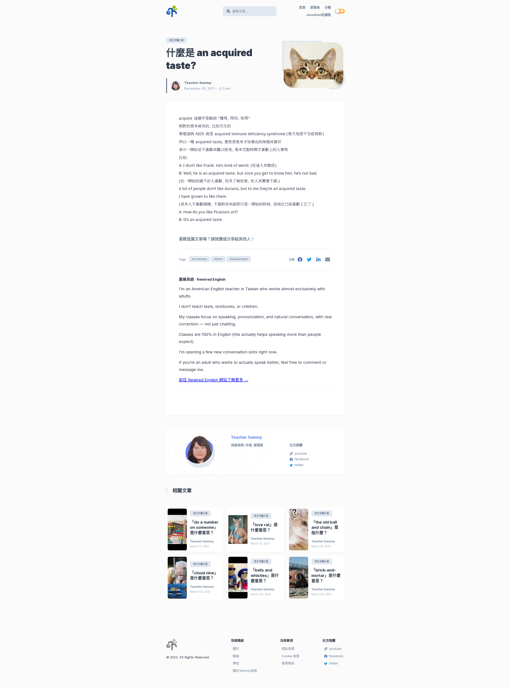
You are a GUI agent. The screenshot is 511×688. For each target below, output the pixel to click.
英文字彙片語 (176, 40)
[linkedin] (318, 260)
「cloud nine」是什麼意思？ (204, 576)
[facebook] (300, 260)
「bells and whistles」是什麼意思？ (265, 575)
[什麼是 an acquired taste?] (313, 65)
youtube (300, 453)
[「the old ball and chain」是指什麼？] (298, 529)
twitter (299, 465)
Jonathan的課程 (318, 15)
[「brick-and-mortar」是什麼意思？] (298, 578)
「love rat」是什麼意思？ (264, 527)
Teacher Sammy (246, 437)
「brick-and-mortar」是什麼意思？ (326, 575)
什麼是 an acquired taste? (209, 59)
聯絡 (236, 656)
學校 (236, 663)
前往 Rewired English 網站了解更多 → (213, 380)
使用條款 (288, 663)
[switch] (340, 11)
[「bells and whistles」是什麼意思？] (238, 578)
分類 (328, 7)
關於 (236, 649)
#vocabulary (199, 259)
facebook (301, 459)
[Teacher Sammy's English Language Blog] (193, 11)
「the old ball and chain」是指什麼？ (324, 527)
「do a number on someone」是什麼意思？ (204, 527)
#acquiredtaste (239, 259)
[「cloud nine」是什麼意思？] (177, 578)
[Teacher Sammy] (177, 85)
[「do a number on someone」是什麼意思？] (177, 529)
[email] (327, 260)
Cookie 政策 (290, 656)
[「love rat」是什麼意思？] (238, 529)
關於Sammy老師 (245, 671)
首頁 (302, 7)
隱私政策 (288, 649)
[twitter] (309, 260)
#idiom (218, 259)
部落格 (315, 7)
